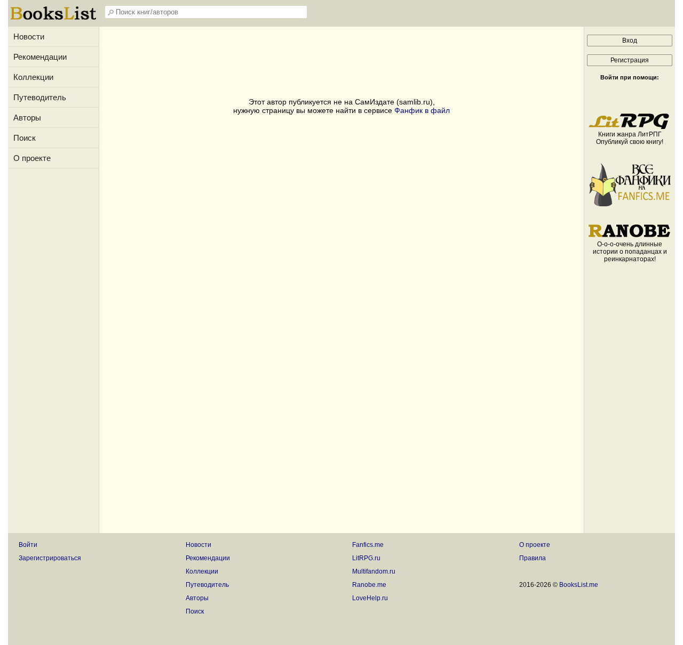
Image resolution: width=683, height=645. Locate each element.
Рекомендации (40, 56)
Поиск (24, 137)
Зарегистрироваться (50, 558)
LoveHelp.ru (370, 598)
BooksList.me (578, 584)
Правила (532, 558)
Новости (28, 36)
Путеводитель (39, 97)
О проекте (32, 158)
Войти (28, 545)
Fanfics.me (368, 545)
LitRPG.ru (366, 558)
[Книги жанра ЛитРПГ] (629, 127)
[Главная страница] (53, 18)
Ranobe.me (369, 584)
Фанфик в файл (422, 110)
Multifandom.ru (373, 571)
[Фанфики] (629, 204)
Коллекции (33, 77)
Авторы (27, 117)
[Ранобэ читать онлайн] (629, 236)
